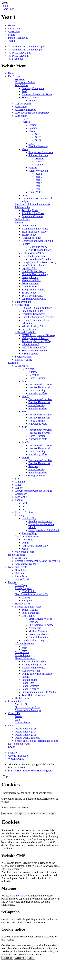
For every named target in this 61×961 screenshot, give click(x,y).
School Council (30, 97)
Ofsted (11, 725)
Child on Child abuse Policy (37, 307)
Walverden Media (24, 551)
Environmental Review (40, 624)
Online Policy (29, 225)
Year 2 (38, 176)
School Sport (22, 579)
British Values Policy (33, 253)
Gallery (19, 487)
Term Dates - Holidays (34, 695)
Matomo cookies (19, 895)
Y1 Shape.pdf (15, 58)
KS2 (24, 649)
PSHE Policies (29, 286)
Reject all (7, 813)
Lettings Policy (30, 277)
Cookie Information (18, 755)
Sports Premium (23, 356)
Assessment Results (25, 109)
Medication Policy (31, 280)
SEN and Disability (25, 332)
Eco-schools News (38, 634)
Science (26, 195)
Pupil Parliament (30, 612)
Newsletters (21, 570)
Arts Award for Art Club (35, 545)
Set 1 (38, 134)
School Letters (22, 655)
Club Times (28, 539)
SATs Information (24, 643)
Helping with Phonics (33, 667)
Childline (20, 481)
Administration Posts (33, 213)
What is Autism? (30, 344)
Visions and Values (25, 82)
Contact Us (14, 713)
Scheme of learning (38, 155)
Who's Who (21, 85)
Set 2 (38, 137)
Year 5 (38, 185)
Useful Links (29, 591)
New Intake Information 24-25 (31, 594)
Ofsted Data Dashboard (27, 737)
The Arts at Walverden (27, 536)
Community (14, 701)
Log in (4, 5)
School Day (28, 682)
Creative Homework (39, 387)
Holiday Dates (22, 603)
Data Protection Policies (34, 265)
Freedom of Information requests (32, 204)
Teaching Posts (30, 210)
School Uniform (30, 685)
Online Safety (22, 219)
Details (18, 716)
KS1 (24, 646)
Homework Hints (31, 670)
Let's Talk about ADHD (34, 347)
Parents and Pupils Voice (28, 606)
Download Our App (19, 743)
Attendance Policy (31, 237)
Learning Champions (33, 88)
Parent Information (38, 637)
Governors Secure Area (27, 707)
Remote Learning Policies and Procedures (37, 560)
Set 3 (38, 140)
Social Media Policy (32, 295)
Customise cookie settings (41, 813)
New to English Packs (33, 475)
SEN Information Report (35, 231)
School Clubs (22, 652)
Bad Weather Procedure (34, 661)
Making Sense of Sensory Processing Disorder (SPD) (36, 340)
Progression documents (40, 152)
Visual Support (30, 353)
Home (11, 25)
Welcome (20, 79)
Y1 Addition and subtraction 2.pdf (26, 46)
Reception (33, 374)
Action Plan (34, 627)
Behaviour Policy (37, 246)
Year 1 (11, 40)
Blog (17, 478)
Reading (32, 128)
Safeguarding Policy (32, 310)
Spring (38, 161)
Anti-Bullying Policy (39, 249)
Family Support (23, 588)
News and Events (17, 567)
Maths (11, 34)
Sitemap (12, 752)
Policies (32, 167)
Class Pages (21, 365)
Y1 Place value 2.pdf (19, 52)
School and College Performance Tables (36, 740)
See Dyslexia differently (34, 350)
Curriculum (14, 31)
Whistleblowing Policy (34, 298)
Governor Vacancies (32, 216)
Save (31, 958)
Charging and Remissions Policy (39, 262)
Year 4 (38, 182)
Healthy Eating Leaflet (34, 664)
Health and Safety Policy (35, 228)
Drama (25, 542)
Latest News (21, 576)
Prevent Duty (29, 329)
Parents (12, 582)
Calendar (20, 573)
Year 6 (38, 188)
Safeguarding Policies (33, 289)
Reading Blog (29, 518)
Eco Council (28, 615)
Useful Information (25, 658)
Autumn (39, 158)
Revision (33, 466)
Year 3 (38, 179)
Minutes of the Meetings (28, 710)
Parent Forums (29, 679)
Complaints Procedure (33, 256)
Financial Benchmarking (35, 274)
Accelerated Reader (25, 563)
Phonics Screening (38, 146)
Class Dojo (21, 557)
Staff (24, 91)
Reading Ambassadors (40, 521)
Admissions (21, 106)
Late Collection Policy (34, 271)
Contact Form (22, 722)
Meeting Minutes (37, 631)
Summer (39, 164)
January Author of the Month (43, 530)
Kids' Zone (21, 496)
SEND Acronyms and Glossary (38, 335)
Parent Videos (35, 192)
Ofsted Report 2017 (25, 731)
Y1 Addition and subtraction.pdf (25, 49)
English (26, 121)
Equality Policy (30, 268)
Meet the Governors (25, 704)
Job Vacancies (22, 207)
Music (25, 548)
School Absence (30, 688)
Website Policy (16, 758)
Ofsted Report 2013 (25, 734)
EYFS (25, 118)
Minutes (32, 100)
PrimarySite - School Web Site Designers (30, 770)
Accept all (20, 813)
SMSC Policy (29, 292)
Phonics (32, 131)
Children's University (33, 640)
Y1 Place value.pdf (18, 55)
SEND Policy (29, 234)
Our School (14, 28)
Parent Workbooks (18, 37)
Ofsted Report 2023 (25, 728)
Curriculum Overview (40, 384)
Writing (32, 124)
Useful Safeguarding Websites (38, 317)
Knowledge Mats (37, 393)
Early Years (28, 368)
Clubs (18, 484)
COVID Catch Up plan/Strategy (32, 112)
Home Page (7, 8)
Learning (13, 362)
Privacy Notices (30, 283)
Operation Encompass (33, 313)
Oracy (31, 143)
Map (17, 719)
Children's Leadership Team (37, 94)
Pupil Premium (23, 301)
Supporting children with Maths (39, 692)
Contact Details (23, 103)
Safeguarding (22, 304)
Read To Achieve (24, 512)
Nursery (32, 371)
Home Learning (36, 378)
